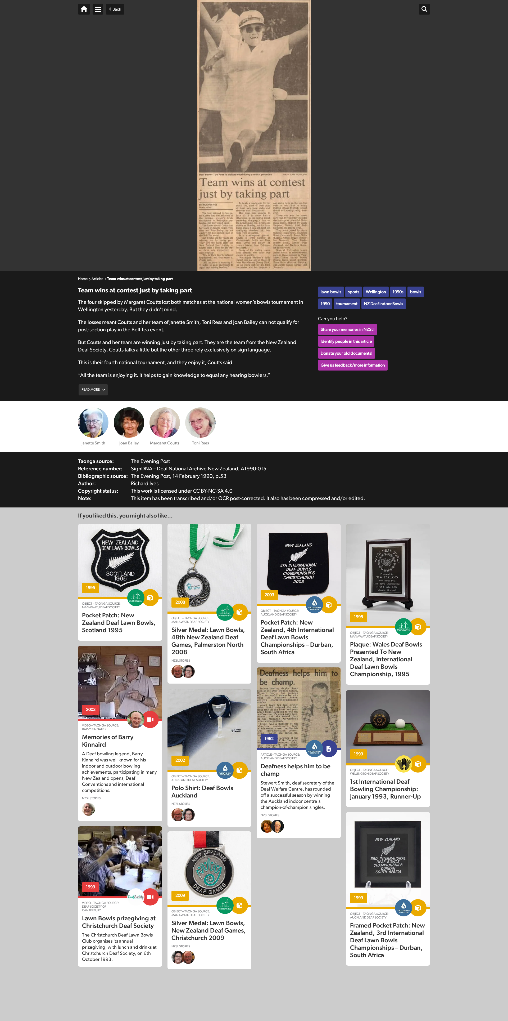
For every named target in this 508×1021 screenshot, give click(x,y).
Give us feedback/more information (353, 365)
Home (83, 279)
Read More (90, 389)
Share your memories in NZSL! (348, 329)
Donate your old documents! (347, 353)
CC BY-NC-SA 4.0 (213, 491)
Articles (97, 279)
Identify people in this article (346, 341)
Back (116, 9)
